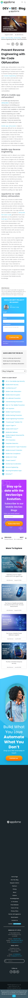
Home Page (14, 876)
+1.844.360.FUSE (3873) (16, 940)
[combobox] (15, 961)
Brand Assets (14, 917)
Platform (14, 886)
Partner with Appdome (14, 914)
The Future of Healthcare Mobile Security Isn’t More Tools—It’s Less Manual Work (14, 604)
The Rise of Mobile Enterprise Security (14, 662)
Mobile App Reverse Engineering (11, 361)
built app (4, 219)
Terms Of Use (14, 908)
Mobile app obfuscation (8, 126)
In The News (14, 901)
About (14, 892)
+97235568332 (17, 954)
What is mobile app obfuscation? (12, 358)
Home (3, 38)
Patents (15, 895)
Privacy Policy (14, 911)
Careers (14, 924)
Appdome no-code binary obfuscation (13, 363)
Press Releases (15, 905)
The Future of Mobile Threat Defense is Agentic (14, 634)
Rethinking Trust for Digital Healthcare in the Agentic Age (14, 575)
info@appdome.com (16, 942)
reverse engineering (10, 76)
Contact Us (15, 920)
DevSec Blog (17, 38)
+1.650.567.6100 (17, 939)
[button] (22, 2)
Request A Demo (14, 883)
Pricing (14, 889)
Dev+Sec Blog (9, 38)
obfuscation (5, 103)
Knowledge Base (14, 898)
